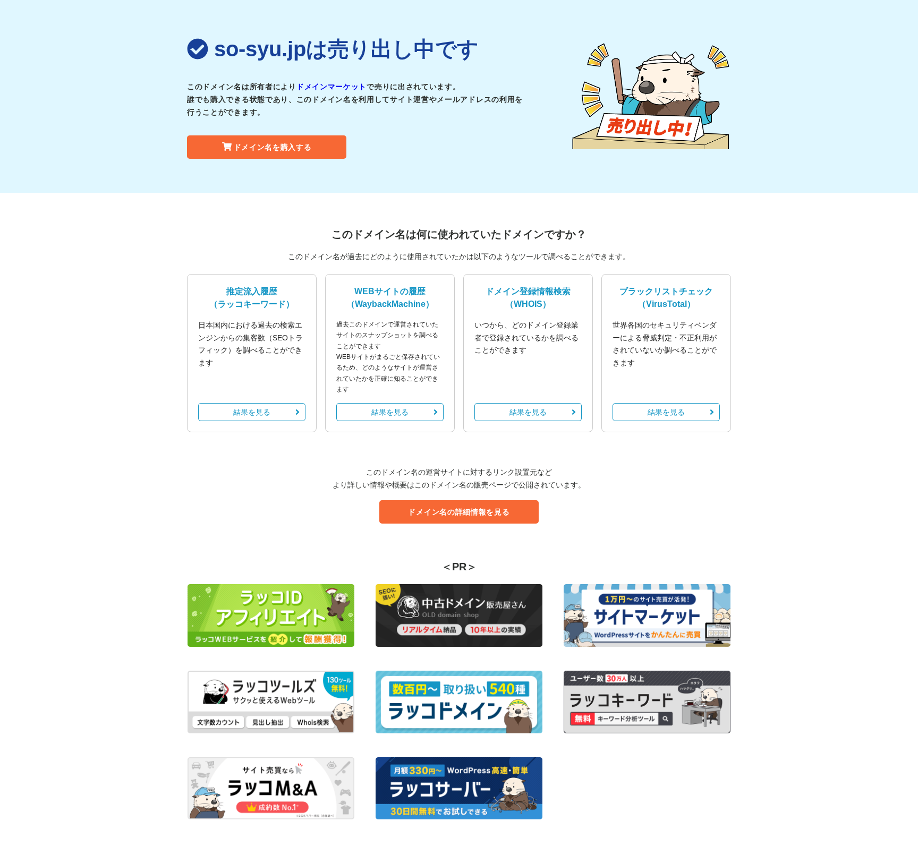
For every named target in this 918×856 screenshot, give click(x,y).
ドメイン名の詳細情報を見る (458, 512)
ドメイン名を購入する (273, 147)
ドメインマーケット (331, 86)
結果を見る (251, 412)
